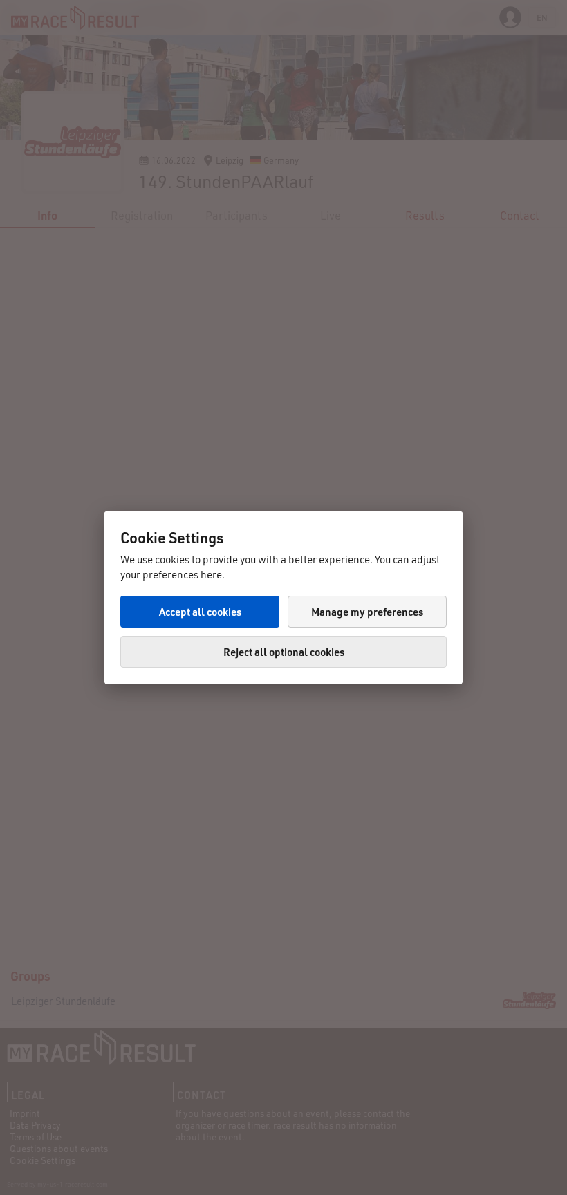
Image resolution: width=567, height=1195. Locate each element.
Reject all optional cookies (283, 652)
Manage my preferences (367, 612)
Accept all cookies (200, 612)
